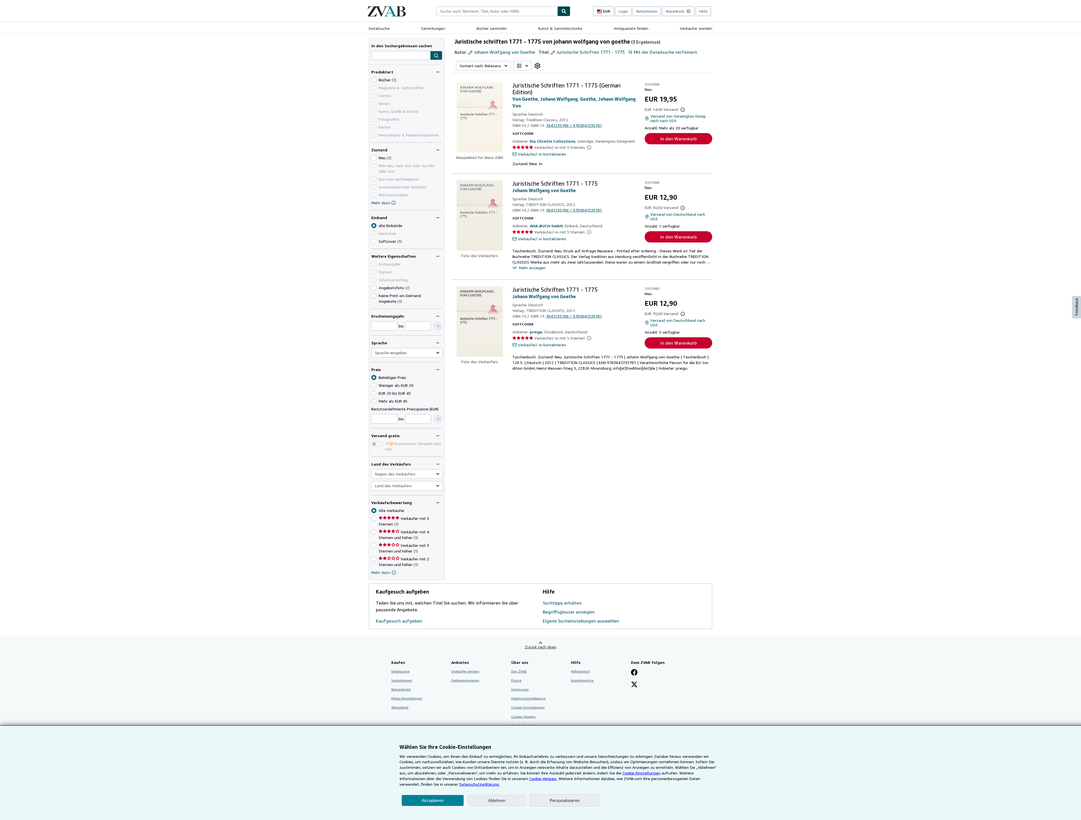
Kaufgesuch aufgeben (399, 621)
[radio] (373, 241)
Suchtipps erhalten (562, 603)
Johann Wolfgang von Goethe (544, 190)
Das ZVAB (519, 671)
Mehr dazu (380, 202)
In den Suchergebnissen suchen (401, 45)
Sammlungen (433, 28)
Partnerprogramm (465, 680)
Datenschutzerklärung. (479, 784)
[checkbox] (373, 79)
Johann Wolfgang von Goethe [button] (504, 52)
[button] (436, 55)
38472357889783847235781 (574, 125)
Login (623, 11)
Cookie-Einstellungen (641, 772)
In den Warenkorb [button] (678, 138)
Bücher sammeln (492, 28)
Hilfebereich (580, 671)
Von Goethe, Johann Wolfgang (545, 99)
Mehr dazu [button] (380, 572)
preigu (536, 331)
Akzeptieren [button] (433, 800)
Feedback (1076, 307)
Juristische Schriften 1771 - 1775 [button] (590, 52)
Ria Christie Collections (552, 141)
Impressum (520, 689)
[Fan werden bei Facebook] (634, 673)
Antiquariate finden (631, 28)
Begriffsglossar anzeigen (569, 612)
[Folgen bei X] (634, 685)
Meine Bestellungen (406, 698)
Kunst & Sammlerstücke (560, 28)
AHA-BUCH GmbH (546, 225)
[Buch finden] (564, 11)
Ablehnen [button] (496, 800)
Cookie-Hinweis (523, 717)
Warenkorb (399, 707)
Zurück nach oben (540, 646)
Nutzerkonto (646, 11)
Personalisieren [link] (565, 800)
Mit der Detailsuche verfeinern (665, 52)
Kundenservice (582, 680)
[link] (537, 65)
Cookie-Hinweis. (543, 778)
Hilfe (703, 11)
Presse (516, 680)
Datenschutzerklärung (528, 698)
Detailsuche (379, 28)
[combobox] (496, 11)
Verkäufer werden (696, 28)
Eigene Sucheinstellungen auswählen (581, 621)
